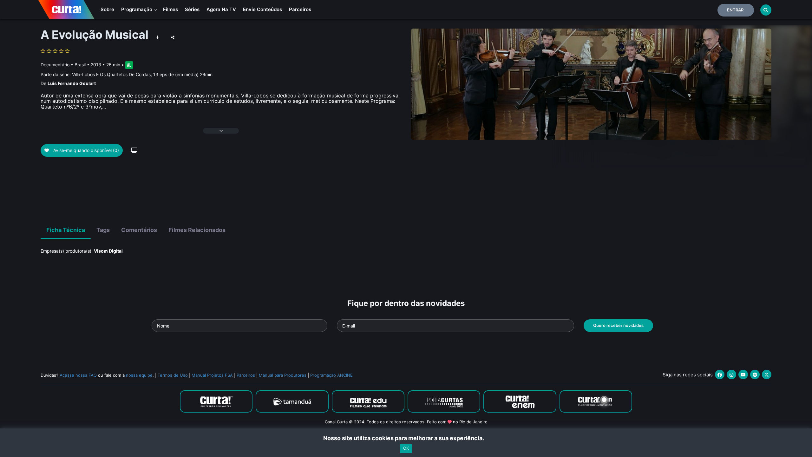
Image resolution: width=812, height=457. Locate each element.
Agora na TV (221, 9)
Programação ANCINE (331, 375)
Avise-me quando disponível (85, 150)
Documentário (55, 64)
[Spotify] (755, 374)
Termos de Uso (173, 375)
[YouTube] (743, 374)
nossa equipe (139, 375)
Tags (103, 230)
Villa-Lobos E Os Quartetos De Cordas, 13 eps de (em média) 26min (142, 74)
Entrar (735, 9)
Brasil (80, 64)
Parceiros (300, 9)
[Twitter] (766, 374)
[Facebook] (719, 374)
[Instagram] (731, 374)
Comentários (139, 230)
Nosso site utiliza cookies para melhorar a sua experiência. (406, 438)
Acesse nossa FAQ (78, 375)
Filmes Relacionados (197, 230)
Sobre (107, 9)
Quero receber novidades (618, 325)
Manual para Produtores (282, 375)
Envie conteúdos (262, 9)
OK (406, 448)
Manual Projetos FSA (212, 375)
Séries (192, 9)
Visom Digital (108, 251)
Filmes (170, 9)
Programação (137, 9)
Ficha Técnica (65, 230)
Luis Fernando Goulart (72, 83)
